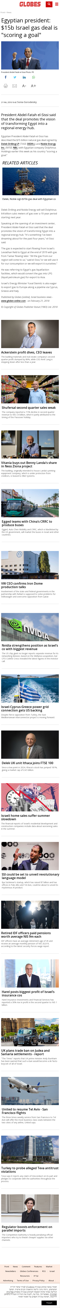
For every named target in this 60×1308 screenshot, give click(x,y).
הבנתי (49, 1302)
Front (3, 12)
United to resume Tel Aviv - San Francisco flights (25, 1111)
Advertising (8, 1280)
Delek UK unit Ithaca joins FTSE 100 (27, 763)
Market (49, 1266)
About (51, 1280)
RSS (44, 1271)
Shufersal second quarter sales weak (29, 408)
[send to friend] (14, 86)
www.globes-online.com (13, 300)
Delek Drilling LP (10, 143)
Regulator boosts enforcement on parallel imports (27, 1228)
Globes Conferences (29, 1271)
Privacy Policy (39, 1280)
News (9, 12)
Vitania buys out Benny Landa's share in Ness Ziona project (29, 464)
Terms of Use (23, 1280)
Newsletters (10, 1271)
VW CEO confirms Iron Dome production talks (22, 585)
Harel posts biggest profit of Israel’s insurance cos (28, 993)
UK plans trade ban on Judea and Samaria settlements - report (25, 1052)
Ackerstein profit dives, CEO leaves (26, 352)
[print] (5, 86)
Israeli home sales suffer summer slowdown (25, 817)
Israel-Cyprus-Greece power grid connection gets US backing (25, 708)
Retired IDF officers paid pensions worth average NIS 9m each (26, 935)
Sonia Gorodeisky (27, 102)
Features (38, 1266)
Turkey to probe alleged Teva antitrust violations (30, 1170)
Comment (26, 1266)
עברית (36, 1276)
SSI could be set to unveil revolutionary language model (30, 876)
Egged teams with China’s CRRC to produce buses (27, 523)
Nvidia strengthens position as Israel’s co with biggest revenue (30, 647)
